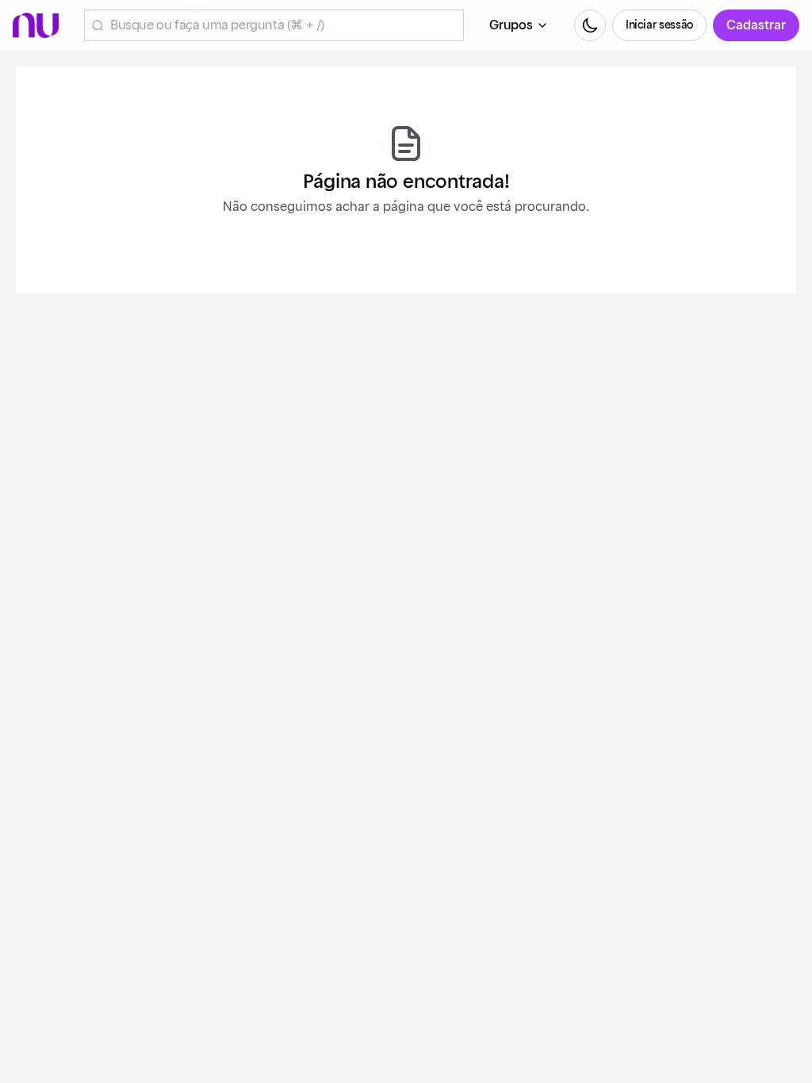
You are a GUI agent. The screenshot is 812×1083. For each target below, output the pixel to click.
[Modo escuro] (590, 25)
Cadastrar (756, 25)
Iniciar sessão (659, 25)
